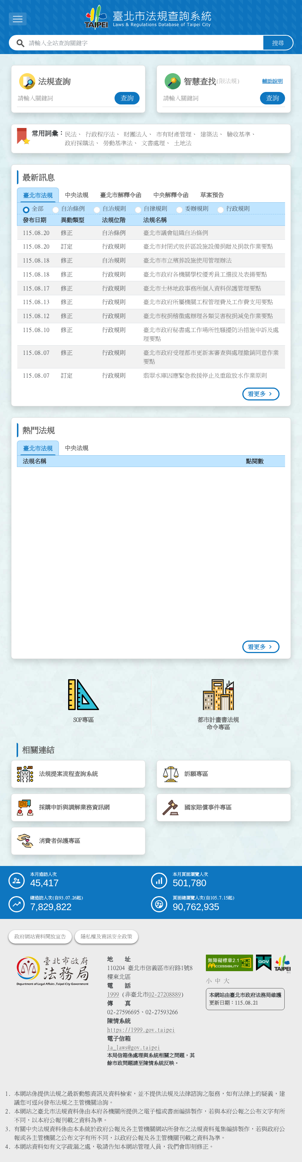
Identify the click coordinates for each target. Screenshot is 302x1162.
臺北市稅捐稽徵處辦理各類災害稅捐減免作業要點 (208, 316)
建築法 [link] (209, 134)
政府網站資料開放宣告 (40, 936)
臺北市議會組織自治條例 (175, 233)
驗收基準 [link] (238, 134)
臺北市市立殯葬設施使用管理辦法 (187, 260)
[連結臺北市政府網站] (282, 964)
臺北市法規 (38, 195)
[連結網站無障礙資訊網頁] (229, 963)
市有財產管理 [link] (174, 134)
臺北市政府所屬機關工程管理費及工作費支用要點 (208, 302)
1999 (113, 994)
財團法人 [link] (135, 134)
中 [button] (218, 981)
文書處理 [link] (153, 143)
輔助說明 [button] (272, 81)
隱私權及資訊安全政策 (106, 936)
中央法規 (76, 195)
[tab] (38, 195)
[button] (287, 1142)
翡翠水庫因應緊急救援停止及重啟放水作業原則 (205, 375)
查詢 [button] (127, 98)
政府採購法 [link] (79, 143)
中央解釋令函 (171, 195)
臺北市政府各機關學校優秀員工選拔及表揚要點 (205, 274)
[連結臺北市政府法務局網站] (52, 971)
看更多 (257, 394)
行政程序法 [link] (100, 134)
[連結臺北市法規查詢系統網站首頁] (148, 17)
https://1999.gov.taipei (141, 1030)
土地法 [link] (183, 143)
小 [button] (209, 981)
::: (4, 58)
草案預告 (212, 195)
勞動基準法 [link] (118, 143)
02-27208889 (164, 994)
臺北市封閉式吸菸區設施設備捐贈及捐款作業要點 (208, 246)
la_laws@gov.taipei (133, 1047)
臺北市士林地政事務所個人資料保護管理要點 (202, 288)
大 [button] (226, 981)
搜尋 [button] (278, 43)
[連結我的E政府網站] (263, 963)
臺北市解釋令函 (120, 195)
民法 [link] (71, 134)
